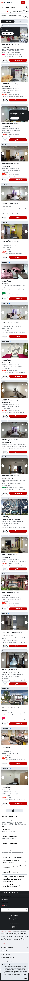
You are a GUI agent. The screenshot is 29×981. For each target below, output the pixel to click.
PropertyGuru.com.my (6, 931)
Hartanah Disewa (5, 954)
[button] (18, 29)
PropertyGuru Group (6, 896)
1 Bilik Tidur (8, 845)
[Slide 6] (16, 199)
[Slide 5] (15, 199)
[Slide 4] (14, 199)
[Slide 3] (13, 199)
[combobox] (14, 7)
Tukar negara (4, 902)
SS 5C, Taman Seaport (7, 831)
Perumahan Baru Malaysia (7, 957)
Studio (3, 845)
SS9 (14, 831)
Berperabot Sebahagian (17, 852)
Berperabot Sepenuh (6, 852)
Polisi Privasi (22, 969)
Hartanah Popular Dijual (7, 961)
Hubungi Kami (4, 899)
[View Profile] (14, 26)
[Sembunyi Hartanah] (23, 29)
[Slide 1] (12, 513)
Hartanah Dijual (5, 950)
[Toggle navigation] (27, 2)
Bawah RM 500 (5, 838)
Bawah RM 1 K (13, 838)
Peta (22, 21)
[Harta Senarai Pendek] (26, 29)
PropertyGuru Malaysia (7, 947)
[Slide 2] (13, 513)
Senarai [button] (9, 21)
